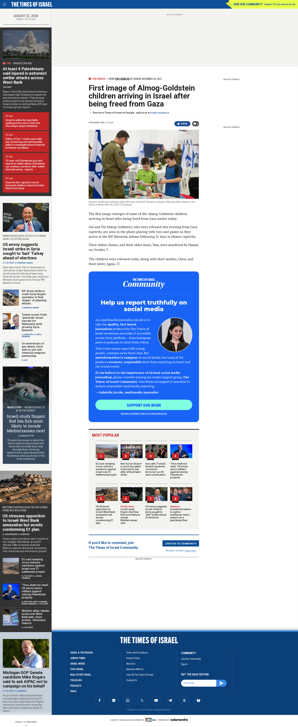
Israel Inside (77, 663)
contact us (131, 680)
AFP (26, 360)
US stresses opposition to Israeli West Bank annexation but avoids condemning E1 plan (105, 514)
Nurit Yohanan (40, 602)
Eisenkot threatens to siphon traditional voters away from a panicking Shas (180, 513)
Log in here (190, 550)
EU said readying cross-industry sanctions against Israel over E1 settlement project (106, 469)
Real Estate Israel (80, 674)
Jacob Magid (11, 534)
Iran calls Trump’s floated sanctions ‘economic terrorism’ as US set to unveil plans (155, 469)
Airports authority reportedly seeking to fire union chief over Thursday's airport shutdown (23, 123)
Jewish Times (77, 658)
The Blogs (76, 680)
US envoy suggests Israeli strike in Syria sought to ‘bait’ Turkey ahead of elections (156, 512)
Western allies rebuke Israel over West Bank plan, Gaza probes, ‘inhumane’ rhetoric (35, 617)
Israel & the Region (81, 652)
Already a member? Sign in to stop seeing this (144, 413)
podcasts (75, 685)
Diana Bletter (27, 436)
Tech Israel (76, 669)
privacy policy (133, 658)
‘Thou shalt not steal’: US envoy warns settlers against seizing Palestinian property (179, 470)
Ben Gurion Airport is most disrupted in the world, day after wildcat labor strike (131, 469)
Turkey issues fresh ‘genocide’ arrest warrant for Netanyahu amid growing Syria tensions (34, 322)
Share (184, 124)
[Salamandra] (179, 719)
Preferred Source (159, 112)
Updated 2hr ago (22, 63)
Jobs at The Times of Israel (139, 674)
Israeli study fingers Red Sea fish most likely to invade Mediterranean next (130, 514)
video (73, 691)
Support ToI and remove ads (279, 4)
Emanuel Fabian (25, 263)
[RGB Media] (151, 720)
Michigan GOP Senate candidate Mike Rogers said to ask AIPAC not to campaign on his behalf (25, 679)
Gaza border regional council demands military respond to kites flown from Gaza (25, 185)
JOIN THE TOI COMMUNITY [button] (180, 543)
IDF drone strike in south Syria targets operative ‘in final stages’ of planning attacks (34, 297)
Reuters (28, 602)
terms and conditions (137, 652)
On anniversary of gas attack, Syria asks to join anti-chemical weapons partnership (34, 350)
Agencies (28, 334)
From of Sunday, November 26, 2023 (135, 78)
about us (130, 663)
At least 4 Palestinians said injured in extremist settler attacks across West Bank (25, 76)
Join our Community (247, 4)
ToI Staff (7, 87)
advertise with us (134, 669)
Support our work (144, 405)
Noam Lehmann (29, 604)
